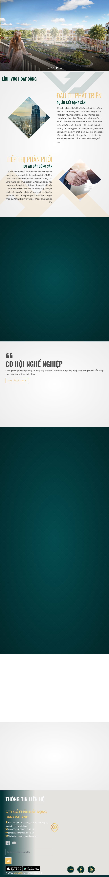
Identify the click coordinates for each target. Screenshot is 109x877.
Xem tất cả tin (15, 380)
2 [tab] (52, 68)
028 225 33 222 (27, 829)
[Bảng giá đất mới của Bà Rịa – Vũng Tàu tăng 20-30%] (29, 486)
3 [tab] (57, 68)
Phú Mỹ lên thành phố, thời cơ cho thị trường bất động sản (78, 650)
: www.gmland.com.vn (27, 836)
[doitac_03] (88, 763)
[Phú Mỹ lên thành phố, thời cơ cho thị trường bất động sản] (80, 628)
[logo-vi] (54, 763)
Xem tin (21, 398)
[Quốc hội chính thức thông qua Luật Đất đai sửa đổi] (80, 488)
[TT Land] (20, 683)
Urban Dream (19, 340)
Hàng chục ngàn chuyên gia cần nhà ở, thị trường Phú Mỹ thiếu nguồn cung (79, 583)
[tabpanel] (54, 35)
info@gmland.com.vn (24, 832)
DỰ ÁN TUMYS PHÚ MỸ (77, 285)
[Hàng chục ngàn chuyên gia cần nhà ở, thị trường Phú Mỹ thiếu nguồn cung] (80, 558)
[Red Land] (54, 683)
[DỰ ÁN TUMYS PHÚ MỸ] (29, 306)
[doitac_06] (20, 788)
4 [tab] (61, 68)
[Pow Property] (88, 683)
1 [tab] (48, 68)
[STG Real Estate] (54, 708)
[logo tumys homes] (20, 763)
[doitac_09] (54, 788)
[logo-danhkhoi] (88, 788)
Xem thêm (63, 328)
